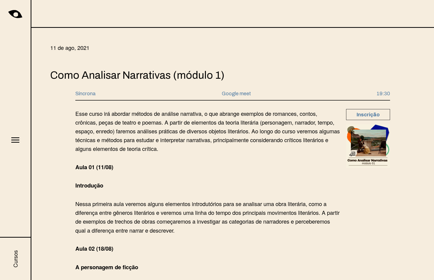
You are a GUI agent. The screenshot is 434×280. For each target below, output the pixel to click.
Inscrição (368, 114)
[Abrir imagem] (368, 146)
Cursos (15, 258)
